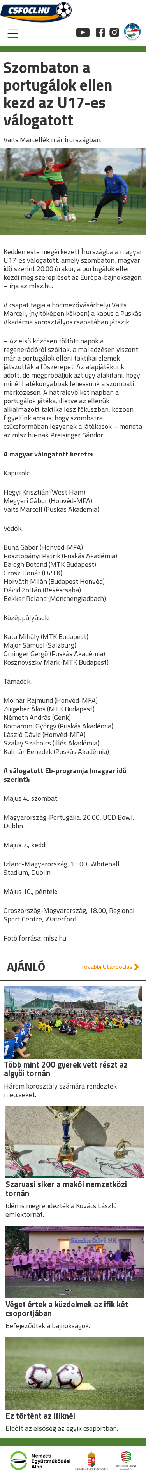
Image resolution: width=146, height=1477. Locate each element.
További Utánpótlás (106, 966)
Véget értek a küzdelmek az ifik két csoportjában (66, 1308)
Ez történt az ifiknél (40, 1416)
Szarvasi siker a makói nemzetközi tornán (66, 1188)
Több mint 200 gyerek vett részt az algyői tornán (66, 1069)
